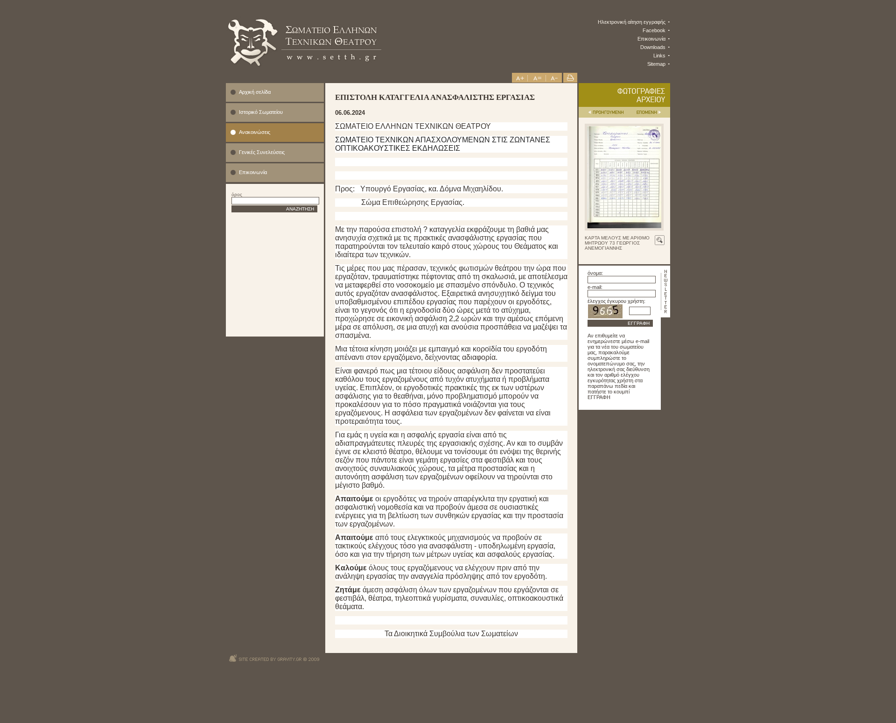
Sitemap (656, 64)
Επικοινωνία (651, 39)
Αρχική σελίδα (255, 92)
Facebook (654, 30)
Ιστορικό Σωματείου (261, 112)
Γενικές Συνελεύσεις (262, 152)
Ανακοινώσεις (254, 132)
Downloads (652, 47)
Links (659, 55)
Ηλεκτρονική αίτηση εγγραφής (631, 22)
